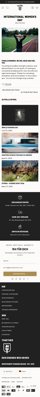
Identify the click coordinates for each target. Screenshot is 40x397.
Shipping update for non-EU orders (17, 155)
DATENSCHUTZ (27, 378)
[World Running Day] (20, 115)
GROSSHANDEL (7, 306)
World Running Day (10, 127)
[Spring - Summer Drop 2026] (20, 170)
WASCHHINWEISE (8, 298)
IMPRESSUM (5, 382)
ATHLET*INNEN (7, 331)
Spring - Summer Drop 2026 (13, 183)
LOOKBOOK (6, 335)
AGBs (13, 382)
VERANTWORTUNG (8, 290)
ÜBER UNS (5, 319)
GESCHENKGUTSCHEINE (10, 302)
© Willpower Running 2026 (11, 378)
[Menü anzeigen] (3, 8)
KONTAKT (20, 382)
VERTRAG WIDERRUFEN (9, 310)
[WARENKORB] (37, 8)
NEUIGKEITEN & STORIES (10, 323)
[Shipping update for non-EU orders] (20, 143)
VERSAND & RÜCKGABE (10, 294)
